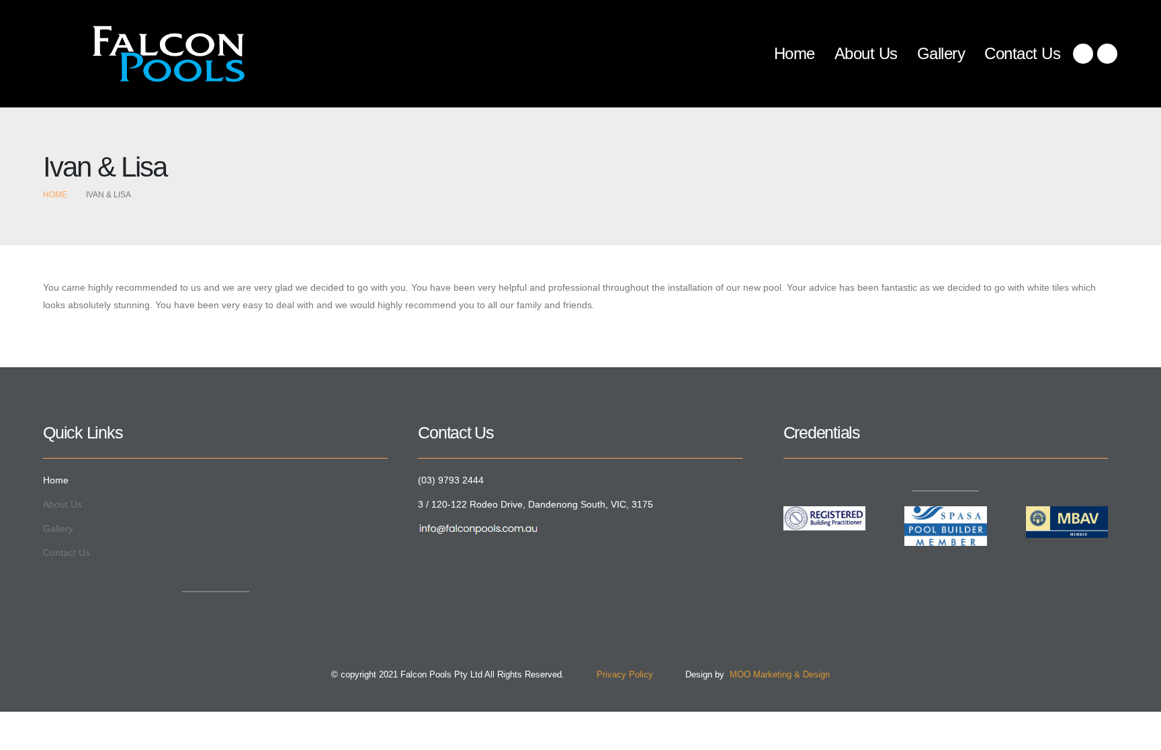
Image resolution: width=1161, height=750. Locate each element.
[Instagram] (1107, 54)
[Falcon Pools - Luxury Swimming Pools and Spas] (144, 54)
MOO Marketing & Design (777, 674)
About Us (866, 53)
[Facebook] (1083, 54)
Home (794, 53)
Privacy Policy (610, 674)
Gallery (941, 53)
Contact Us (1022, 53)
